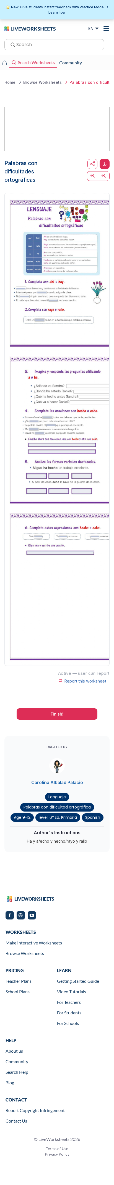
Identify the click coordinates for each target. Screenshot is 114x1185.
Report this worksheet (85, 681)
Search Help (17, 1072)
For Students (69, 1012)
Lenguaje (57, 797)
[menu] (106, 28)
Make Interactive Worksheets (34, 942)
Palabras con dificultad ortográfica (57, 807)
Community (17, 1061)
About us (14, 1050)
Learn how (57, 12)
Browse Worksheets (25, 953)
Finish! (57, 714)
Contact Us (16, 1120)
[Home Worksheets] (4, 62)
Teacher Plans (19, 981)
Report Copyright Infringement (35, 1110)
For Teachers (69, 1002)
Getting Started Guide (78, 981)
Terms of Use (57, 1148)
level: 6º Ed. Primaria (58, 817)
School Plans (18, 991)
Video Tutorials (71, 991)
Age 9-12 (22, 817)
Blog (10, 1082)
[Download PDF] (105, 164)
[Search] (11, 44)
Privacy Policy (57, 1154)
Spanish (92, 817)
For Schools (68, 1023)
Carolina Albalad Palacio (57, 782)
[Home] (30, 28)
